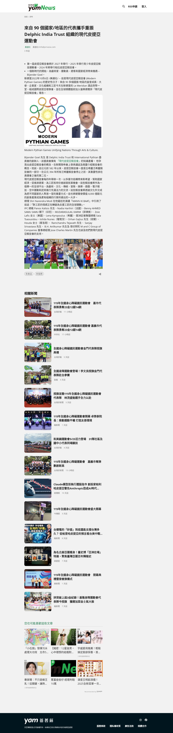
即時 (31, 17)
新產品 (29, 273)
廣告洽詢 (129, 726)
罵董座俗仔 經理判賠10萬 (63, 681)
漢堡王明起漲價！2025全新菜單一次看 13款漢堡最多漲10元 (90, 682)
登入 (144, 6)
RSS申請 (132, 6)
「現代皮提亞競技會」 (69, 161)
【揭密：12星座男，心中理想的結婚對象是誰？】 (62, 650)
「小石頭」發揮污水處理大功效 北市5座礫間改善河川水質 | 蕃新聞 (36, 650)
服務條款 (101, 726)
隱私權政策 (115, 726)
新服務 (39, 273)
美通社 (28, 47)
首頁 (26, 17)
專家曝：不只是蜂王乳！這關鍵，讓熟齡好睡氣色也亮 (35, 682)
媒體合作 (142, 726)
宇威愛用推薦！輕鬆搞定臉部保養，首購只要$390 (89, 650)
